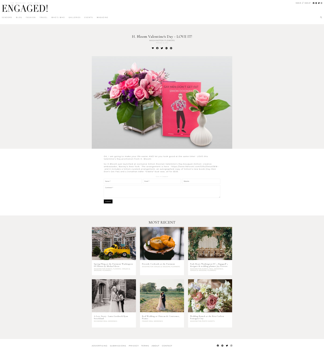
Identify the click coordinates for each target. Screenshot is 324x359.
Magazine (102, 17)
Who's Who (58, 17)
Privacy (134, 346)
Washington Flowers (162, 40)
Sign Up (307, 3)
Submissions (118, 346)
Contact (167, 346)
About (155, 346)
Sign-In (298, 3)
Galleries (75, 17)
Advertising (99, 346)
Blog (19, 17)
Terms (145, 346)
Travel (44, 17)
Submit (108, 201)
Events (89, 17)
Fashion (31, 17)
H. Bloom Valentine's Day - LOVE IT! (162, 36)
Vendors (7, 17)
